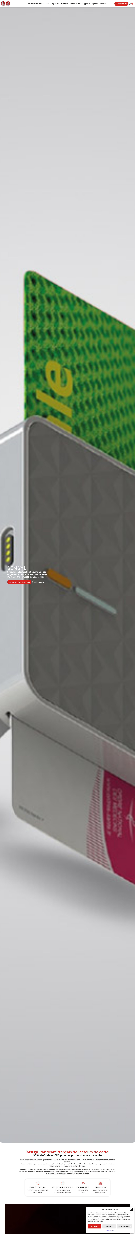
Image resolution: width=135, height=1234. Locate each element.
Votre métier (74, 4)
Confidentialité (110, 1230)
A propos (95, 4)
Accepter (94, 1226)
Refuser (109, 1226)
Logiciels (54, 4)
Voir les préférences (124, 1226)
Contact (103, 4)
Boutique (64, 4)
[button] (131, 1209)
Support (85, 4)
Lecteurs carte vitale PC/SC (37, 4)
